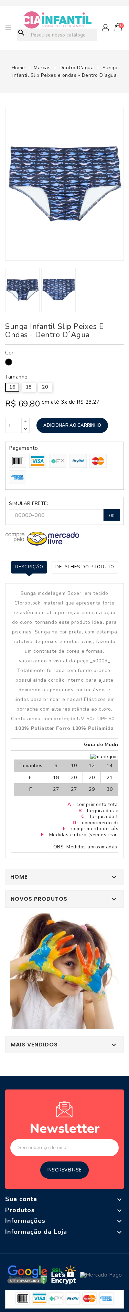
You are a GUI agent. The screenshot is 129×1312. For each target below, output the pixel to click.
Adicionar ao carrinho (72, 425)
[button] (105, 27)
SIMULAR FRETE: (28, 503)
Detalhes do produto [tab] (84, 567)
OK (112, 515)
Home (19, 877)
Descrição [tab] (29, 567)
